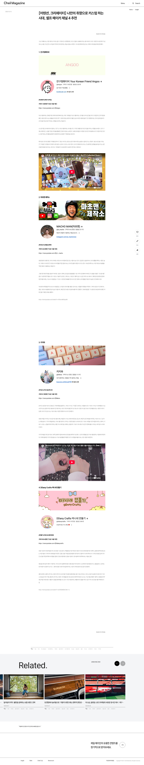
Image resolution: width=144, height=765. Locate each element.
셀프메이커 (61, 649)
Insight (137, 9)
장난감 (73, 649)
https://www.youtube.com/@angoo (49, 108)
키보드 (95, 649)
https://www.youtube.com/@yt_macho (51, 253)
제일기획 (77, 649)
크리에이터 (90, 649)
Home (131, 9)
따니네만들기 (43, 649)
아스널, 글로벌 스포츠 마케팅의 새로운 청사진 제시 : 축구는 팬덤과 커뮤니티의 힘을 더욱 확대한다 (104, 702)
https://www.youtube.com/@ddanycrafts (51, 543)
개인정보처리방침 (110, 760)
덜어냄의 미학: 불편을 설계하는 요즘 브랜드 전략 (19, 702)
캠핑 (81, 649)
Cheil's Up (40, 760)
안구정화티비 (67, 649)
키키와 (99, 649)
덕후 (39, 649)
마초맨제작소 (50, 649)
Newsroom (51, 760)
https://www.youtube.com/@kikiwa (49, 398)
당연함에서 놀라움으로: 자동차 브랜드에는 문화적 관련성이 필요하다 (63, 702)
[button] (117, 663)
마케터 (56, 649)
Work (31, 760)
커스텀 (85, 649)
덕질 (35, 649)
